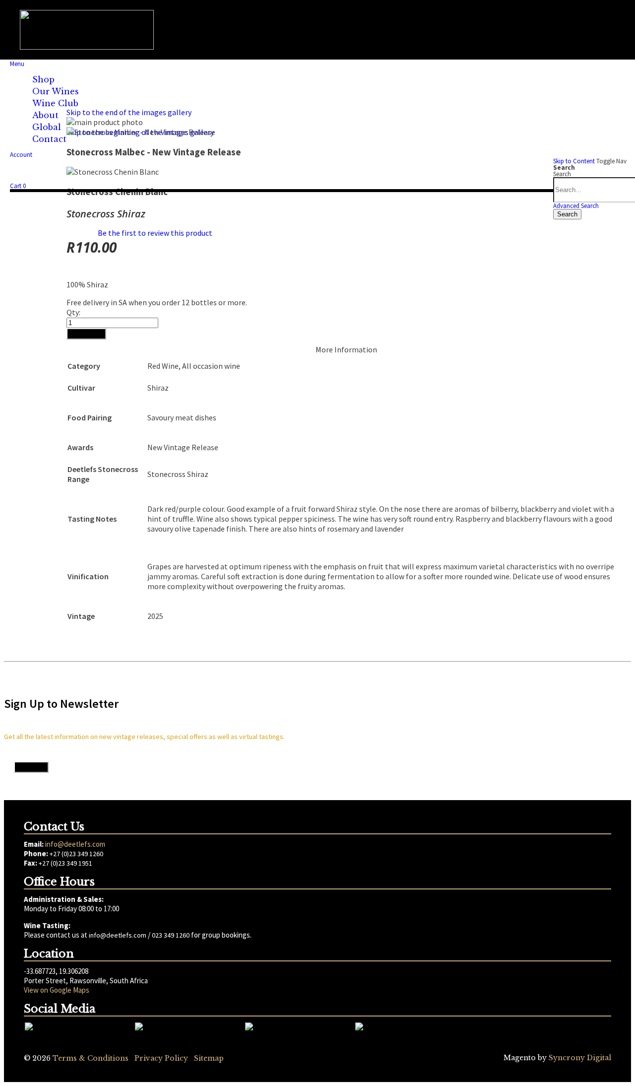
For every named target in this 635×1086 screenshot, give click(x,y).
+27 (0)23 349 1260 (76, 853)
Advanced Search (576, 206)
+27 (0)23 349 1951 (65, 863)
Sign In (36, 178)
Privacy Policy (161, 1058)
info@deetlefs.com (75, 844)
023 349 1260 (171, 935)
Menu (17, 64)
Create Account (90, 178)
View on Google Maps (56, 990)
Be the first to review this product (155, 233)
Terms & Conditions (90, 1058)
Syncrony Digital (580, 1057)
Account (21, 154)
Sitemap (209, 1058)
